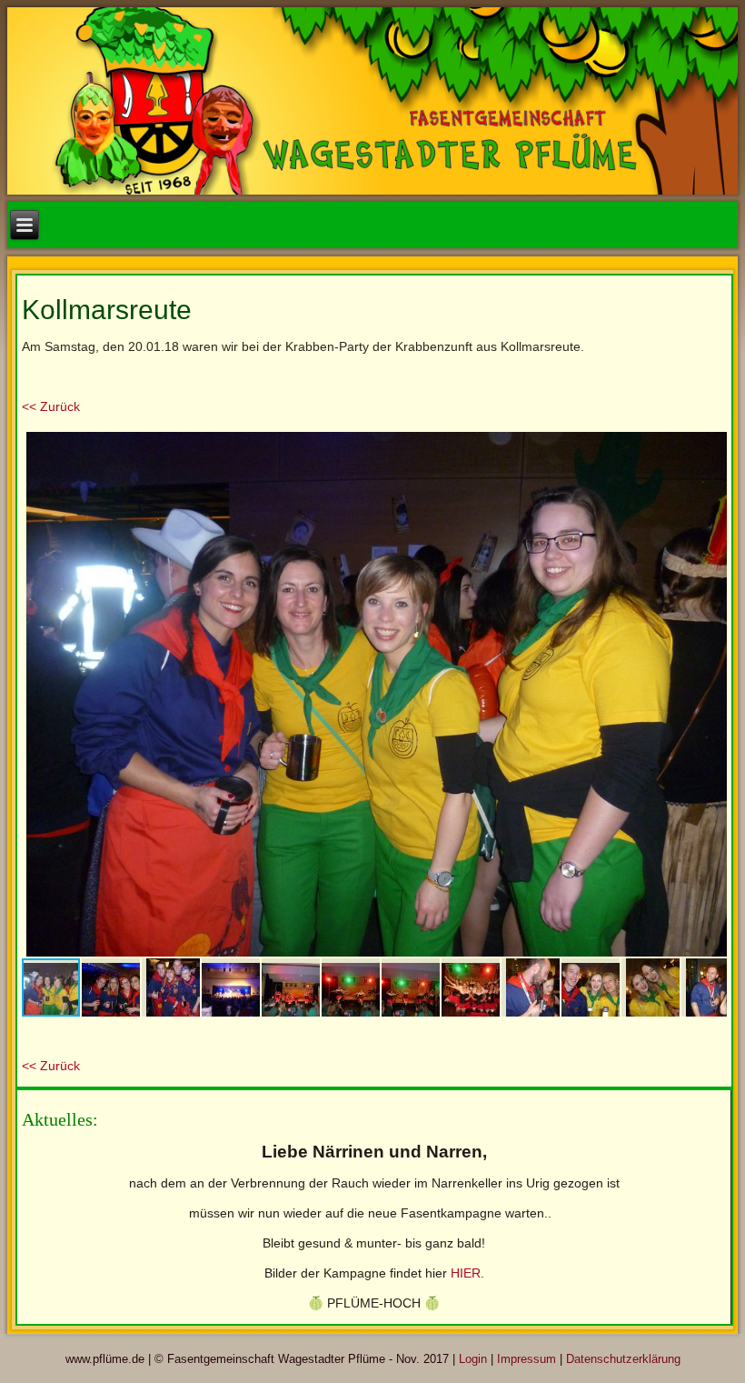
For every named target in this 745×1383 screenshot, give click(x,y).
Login (473, 1359)
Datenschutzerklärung (623, 1359)
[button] (710, 443)
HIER (466, 1273)
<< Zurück (51, 406)
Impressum (526, 1359)
